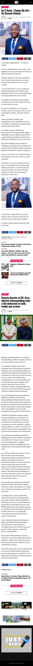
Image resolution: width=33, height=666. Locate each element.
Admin (10, 18)
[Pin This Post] (20, 58)
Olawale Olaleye (7, 238)
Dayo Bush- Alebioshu (20, 237)
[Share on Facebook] (5, 58)
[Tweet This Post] (12, 58)
